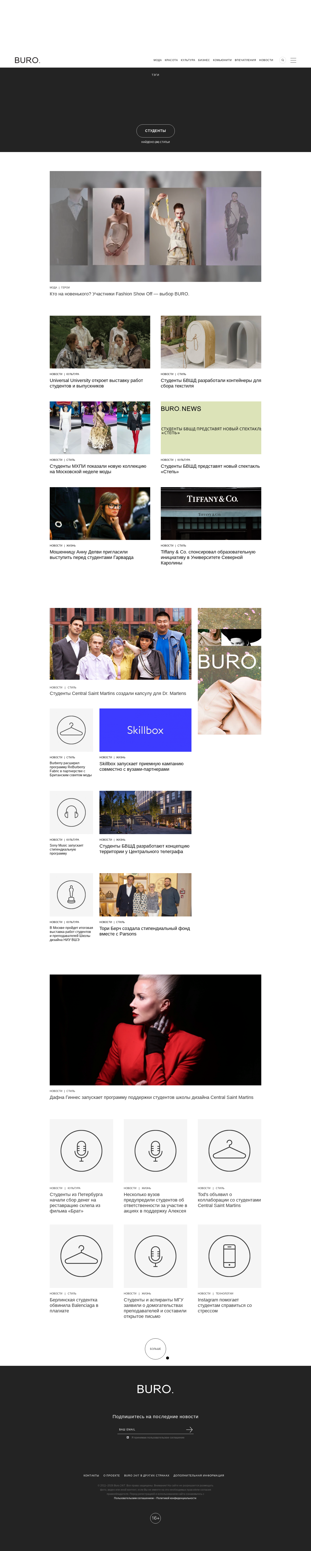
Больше (155, 1348)
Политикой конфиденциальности (176, 1498)
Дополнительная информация (198, 1475)
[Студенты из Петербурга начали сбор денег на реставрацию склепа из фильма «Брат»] (81, 1151)
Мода (158, 60)
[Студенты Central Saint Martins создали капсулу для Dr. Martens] (120, 645)
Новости (266, 60)
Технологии (224, 1293)
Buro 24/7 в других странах (146, 1475)
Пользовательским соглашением (134, 1498)
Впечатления (245, 60)
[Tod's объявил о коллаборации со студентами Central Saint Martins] (229, 1151)
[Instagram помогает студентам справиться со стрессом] (229, 1256)
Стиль (182, 374)
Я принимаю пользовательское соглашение (158, 1437)
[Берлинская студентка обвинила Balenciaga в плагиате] (81, 1256)
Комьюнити (222, 60)
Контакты (91, 1475)
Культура (188, 60)
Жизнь (71, 545)
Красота (171, 60)
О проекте (111, 1475)
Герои (65, 287)
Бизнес (204, 60)
